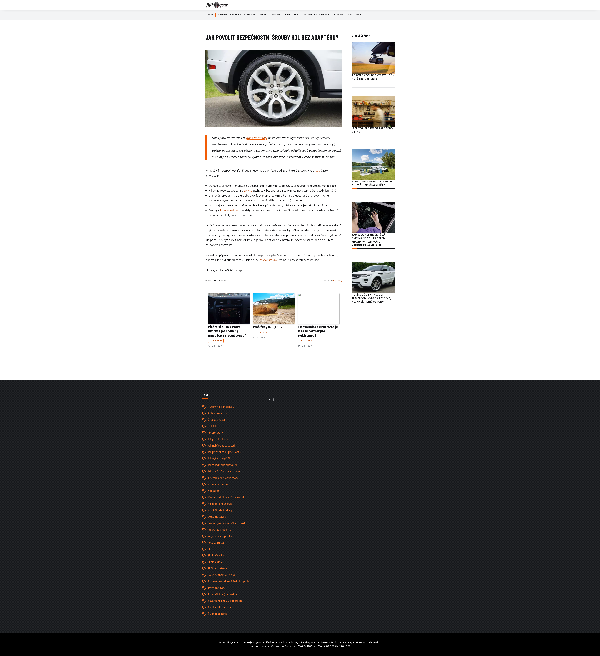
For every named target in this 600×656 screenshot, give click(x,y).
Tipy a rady (354, 15)
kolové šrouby (268, 260)
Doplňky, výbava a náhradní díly (237, 15)
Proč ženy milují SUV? (268, 326)
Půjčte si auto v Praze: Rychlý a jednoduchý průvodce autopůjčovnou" (227, 330)
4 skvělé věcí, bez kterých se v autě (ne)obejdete (373, 77)
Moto (263, 15)
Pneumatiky (292, 15)
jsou (317, 170)
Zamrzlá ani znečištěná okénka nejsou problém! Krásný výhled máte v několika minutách (369, 240)
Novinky (276, 15)
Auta (210, 15)
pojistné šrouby (256, 138)
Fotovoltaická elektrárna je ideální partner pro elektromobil (318, 330)
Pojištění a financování (316, 15)
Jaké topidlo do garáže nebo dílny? (372, 130)
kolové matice (229, 210)
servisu (248, 190)
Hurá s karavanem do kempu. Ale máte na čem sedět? (372, 183)
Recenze (338, 15)
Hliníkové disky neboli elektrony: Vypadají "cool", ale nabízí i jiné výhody (371, 298)
